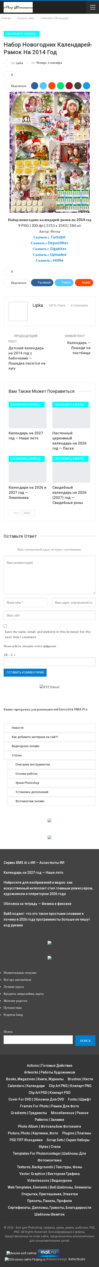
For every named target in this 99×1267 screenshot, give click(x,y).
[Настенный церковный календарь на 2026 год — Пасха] (71, 415)
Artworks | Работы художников (49, 1072)
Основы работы (26, 773)
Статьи (17, 755)
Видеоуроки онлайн (25, 746)
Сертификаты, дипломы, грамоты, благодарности (49, 1208)
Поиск (8, 1031)
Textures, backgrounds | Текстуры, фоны (49, 1167)
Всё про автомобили (17, 979)
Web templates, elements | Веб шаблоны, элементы (49, 1187)
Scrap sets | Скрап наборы (68, 1140)
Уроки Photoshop (27, 783)
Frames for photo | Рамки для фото (49, 1106)
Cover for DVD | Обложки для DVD (36, 1099)
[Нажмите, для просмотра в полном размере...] (50, 152)
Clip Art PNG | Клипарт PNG (70, 1086)
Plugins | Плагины (76, 1133)
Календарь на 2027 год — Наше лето (33, 872)
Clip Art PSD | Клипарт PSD (49, 1093)
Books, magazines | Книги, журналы (35, 1079)
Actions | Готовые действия (49, 1065)
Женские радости (15, 1000)
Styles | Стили (50, 1147)
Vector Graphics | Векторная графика (49, 1174)
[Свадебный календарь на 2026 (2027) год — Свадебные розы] (71, 469)
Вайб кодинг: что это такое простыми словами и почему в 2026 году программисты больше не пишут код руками (47, 919)
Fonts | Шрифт (79, 1099)
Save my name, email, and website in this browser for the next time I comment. (48, 634)
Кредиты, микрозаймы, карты (24, 993)
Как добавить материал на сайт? (35, 737)
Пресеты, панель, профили (49, 1201)
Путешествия (13, 1007)
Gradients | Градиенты (29, 1113)
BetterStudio (76, 1259)
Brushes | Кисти (80, 1079)
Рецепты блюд (13, 1014)
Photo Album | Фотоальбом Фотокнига (49, 1126)
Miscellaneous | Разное (69, 1113)
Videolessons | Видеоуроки (49, 1180)
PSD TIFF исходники (26, 1140)
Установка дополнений (31, 792)
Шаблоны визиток (49, 1214)
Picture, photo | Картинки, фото (33, 1133)
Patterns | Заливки (49, 1120)
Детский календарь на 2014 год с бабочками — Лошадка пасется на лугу (26, 358)
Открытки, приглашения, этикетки (49, 1194)
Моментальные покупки (20, 972)
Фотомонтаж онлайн (29, 801)
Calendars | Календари (22, 34)
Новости (18, 728)
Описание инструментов (32, 764)
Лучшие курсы (14, 986)
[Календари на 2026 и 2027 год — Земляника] (28, 469)
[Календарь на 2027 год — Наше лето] (28, 415)
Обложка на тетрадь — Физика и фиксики (37, 904)
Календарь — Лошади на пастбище (79, 348)
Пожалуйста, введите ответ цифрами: (30, 646)
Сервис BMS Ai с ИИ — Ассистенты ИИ (34, 863)
